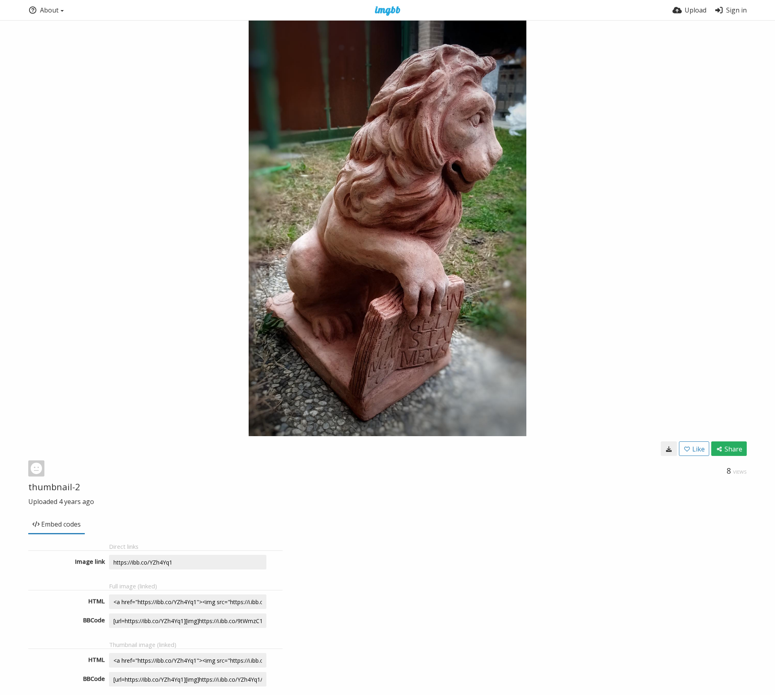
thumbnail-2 (54, 487)
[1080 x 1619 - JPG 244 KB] (669, 448)
